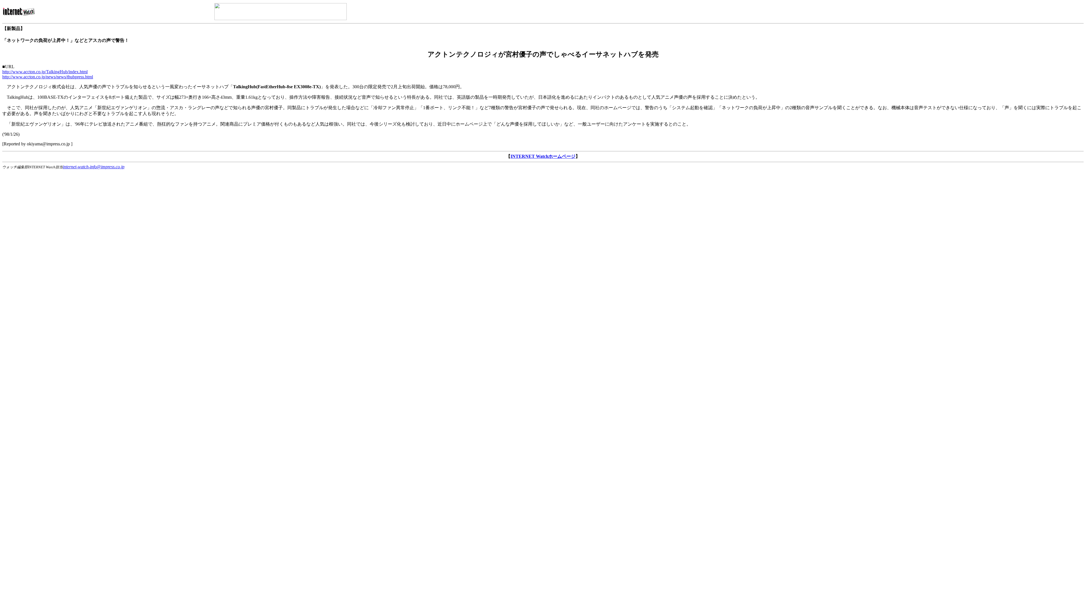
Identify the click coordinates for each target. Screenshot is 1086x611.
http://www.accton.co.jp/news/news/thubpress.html (47, 76)
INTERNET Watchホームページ (543, 156)
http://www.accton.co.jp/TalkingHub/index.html (45, 71)
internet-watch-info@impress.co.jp (93, 166)
